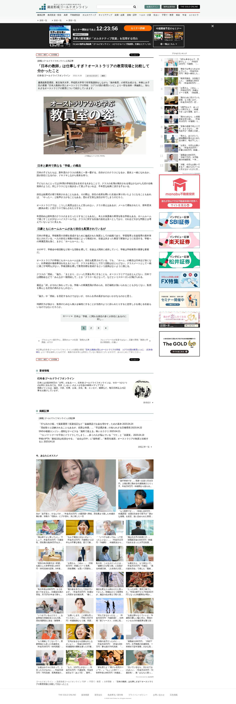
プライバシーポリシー (138, 695)
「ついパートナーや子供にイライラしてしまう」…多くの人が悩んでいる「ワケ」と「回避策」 (91, 435)
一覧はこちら (169, 44)
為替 (66, 15)
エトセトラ (194, 15)
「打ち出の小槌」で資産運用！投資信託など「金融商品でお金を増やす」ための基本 (86, 424)
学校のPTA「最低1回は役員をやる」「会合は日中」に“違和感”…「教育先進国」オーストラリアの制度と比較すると (93, 440)
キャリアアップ (105, 15)
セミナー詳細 (138, 28)
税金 (178, 15)
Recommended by (142, 677)
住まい (156, 15)
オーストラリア (92, 76)
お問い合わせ (158, 695)
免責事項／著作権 (115, 695)
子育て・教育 (167, 15)
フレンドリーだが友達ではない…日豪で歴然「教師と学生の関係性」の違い (124, 341)
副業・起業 (119, 15)
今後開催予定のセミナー (169, 28)
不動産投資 (75, 15)
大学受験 (54, 55)
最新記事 (41, 15)
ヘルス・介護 (145, 15)
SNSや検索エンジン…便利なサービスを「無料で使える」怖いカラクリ (79, 431)
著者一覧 (58, 20)
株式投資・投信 (54, 15)
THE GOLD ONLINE (67, 695)
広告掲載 (174, 695)
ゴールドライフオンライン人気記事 (58, 61)
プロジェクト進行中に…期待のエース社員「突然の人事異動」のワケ (65, 341)
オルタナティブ (89, 15)
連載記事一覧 (144, 447)
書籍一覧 (72, 20)
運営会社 (98, 695)
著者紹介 (147, 402)
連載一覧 (43, 20)
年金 (184, 15)
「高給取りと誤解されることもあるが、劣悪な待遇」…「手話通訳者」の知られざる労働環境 (90, 427)
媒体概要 (85, 695)
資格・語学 (132, 15)
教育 (103, 76)
